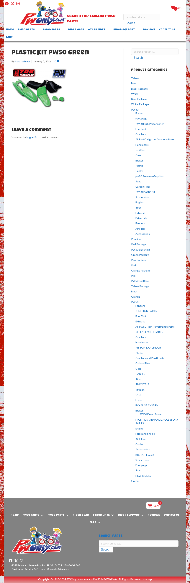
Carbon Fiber (142, 186)
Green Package (140, 254)
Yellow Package (140, 286)
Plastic (139, 165)
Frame (138, 113)
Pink (133, 275)
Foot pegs (141, 118)
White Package (140, 104)
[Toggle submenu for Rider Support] (137, 30)
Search (130, 23)
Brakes (139, 160)
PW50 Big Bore (140, 280)
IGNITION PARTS (146, 310)
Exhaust (140, 212)
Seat (138, 181)
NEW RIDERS (143, 475)
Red (133, 265)
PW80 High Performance (149, 123)
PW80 (134, 109)
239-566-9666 (69, 565)
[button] (7, 4)
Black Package (139, 88)
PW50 (134, 302)
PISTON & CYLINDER (148, 347)
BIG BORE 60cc (144, 454)
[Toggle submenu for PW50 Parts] (37, 30)
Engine (139, 202)
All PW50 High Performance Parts (155, 326)
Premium (136, 239)
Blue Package (139, 99)
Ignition (140, 149)
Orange (135, 296)
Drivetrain (141, 218)
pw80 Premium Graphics (149, 176)
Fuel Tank (140, 129)
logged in (32, 137)
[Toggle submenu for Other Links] (108, 30)
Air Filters (141, 439)
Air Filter (140, 228)
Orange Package (140, 270)
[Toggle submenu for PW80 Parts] (62, 30)
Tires (138, 207)
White (134, 93)
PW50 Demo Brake (150, 414)
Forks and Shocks (145, 433)
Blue (133, 83)
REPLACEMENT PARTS (149, 331)
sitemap (147, 579)
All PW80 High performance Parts (154, 139)
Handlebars (142, 144)
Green (135, 480)
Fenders (140, 223)
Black (134, 291)
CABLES (140, 373)
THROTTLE (142, 384)
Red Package (138, 244)
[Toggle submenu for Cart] (15, 37)
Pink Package (139, 259)
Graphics (140, 134)
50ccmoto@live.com (57, 569)
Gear (138, 155)
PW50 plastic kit (140, 249)
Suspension (142, 197)
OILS (138, 394)
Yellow (135, 78)
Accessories (142, 233)
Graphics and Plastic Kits (149, 358)
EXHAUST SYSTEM (146, 405)
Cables (139, 170)
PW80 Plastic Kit (145, 191)
